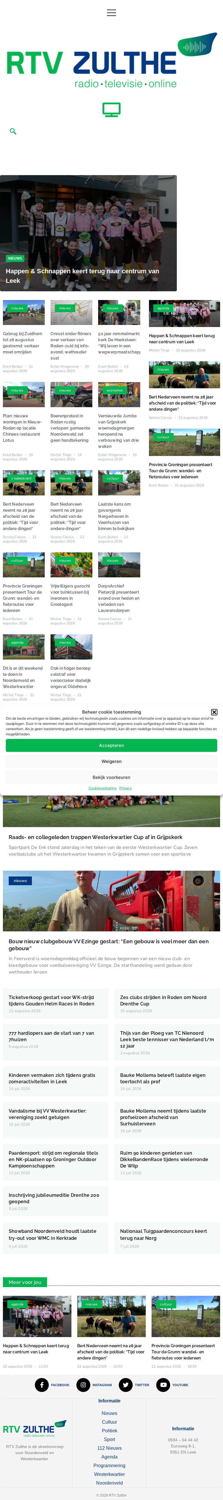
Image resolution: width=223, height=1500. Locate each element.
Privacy (125, 788)
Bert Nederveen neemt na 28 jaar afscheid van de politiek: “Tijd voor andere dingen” (20, 516)
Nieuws (15, 258)
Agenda (109, 1456)
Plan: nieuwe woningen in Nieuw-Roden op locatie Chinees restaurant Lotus (22, 428)
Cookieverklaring (102, 788)
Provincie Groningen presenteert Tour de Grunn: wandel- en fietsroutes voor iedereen (22, 598)
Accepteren (111, 745)
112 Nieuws (109, 1448)
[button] (214, 712)
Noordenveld (109, 1483)
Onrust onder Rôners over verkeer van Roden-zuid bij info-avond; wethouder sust (71, 345)
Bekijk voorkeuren (111, 777)
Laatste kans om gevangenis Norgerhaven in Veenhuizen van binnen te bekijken (116, 516)
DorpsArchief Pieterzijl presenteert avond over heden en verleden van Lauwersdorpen (118, 598)
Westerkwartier (109, 1474)
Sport (109, 1439)
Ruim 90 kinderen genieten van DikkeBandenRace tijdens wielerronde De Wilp (164, 1159)
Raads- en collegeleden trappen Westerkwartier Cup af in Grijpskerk (96, 837)
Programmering (109, 1465)
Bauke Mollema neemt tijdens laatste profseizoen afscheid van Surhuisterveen (163, 1117)
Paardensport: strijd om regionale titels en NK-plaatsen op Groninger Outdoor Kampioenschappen (53, 1159)
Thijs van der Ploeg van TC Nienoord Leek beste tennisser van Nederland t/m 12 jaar (167, 1039)
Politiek (109, 1430)
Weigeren (112, 761)
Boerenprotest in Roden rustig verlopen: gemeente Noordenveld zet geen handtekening (70, 428)
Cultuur (109, 1422)
